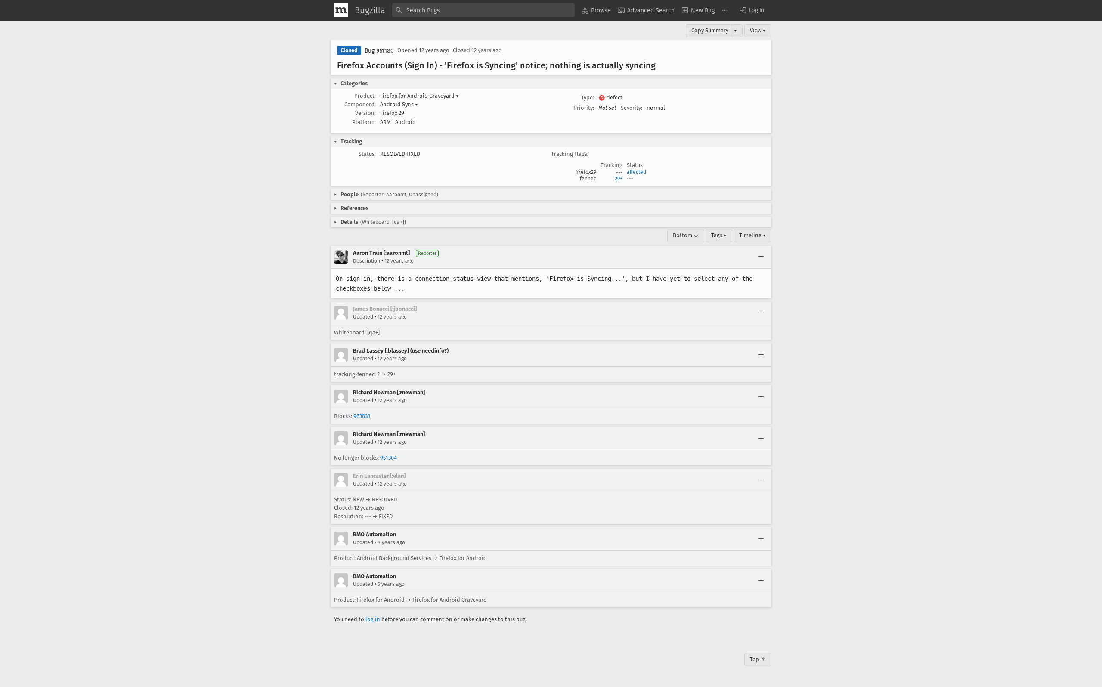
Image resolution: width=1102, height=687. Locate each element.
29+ (618, 179)
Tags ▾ (719, 235)
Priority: (583, 108)
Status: (367, 154)
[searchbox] (483, 10)
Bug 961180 (379, 50)
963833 (361, 416)
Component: (360, 104)
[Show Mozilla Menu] (341, 10)
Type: (587, 97)
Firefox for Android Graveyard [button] (419, 96)
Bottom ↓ (686, 235)
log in (372, 619)
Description (366, 261)
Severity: (631, 108)
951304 (388, 458)
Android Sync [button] (399, 104)
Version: (365, 113)
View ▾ (758, 30)
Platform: (364, 122)
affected (636, 172)
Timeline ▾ (752, 235)
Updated (363, 317)
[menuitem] (596, 10)
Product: (365, 96)
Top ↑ (758, 659)
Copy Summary (709, 30)
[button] (751, 10)
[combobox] (483, 10)
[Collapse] (761, 257)
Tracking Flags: (569, 154)
